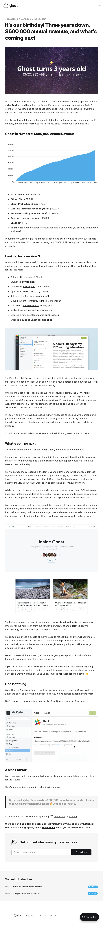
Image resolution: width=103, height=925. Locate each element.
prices (24, 637)
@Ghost (53, 915)
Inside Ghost (40, 19)
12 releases (26, 277)
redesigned (29, 286)
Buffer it (73, 816)
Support (43, 915)
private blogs (29, 281)
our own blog (33, 291)
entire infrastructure (33, 300)
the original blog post (53, 457)
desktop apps (45, 319)
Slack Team (48, 827)
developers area (35, 315)
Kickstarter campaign (59, 105)
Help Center (31, 915)
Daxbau (16, 105)
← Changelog (11, 19)
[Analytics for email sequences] (51, 893)
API (47, 296)
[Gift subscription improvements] (51, 886)
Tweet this (59, 816)
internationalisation (28, 310)
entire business (31, 305)
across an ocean (33, 400)
